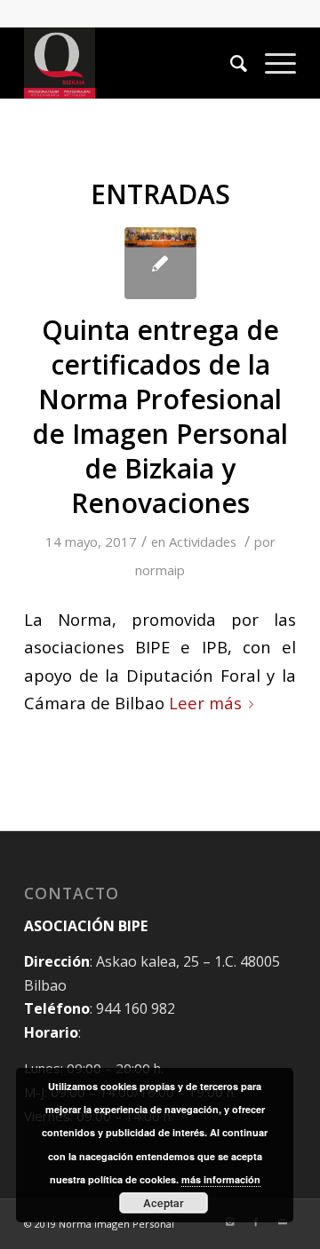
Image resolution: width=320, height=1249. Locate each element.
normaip (160, 570)
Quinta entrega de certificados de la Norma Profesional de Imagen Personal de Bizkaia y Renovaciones (160, 416)
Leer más (205, 703)
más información (220, 1179)
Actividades (202, 541)
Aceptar (163, 1203)
